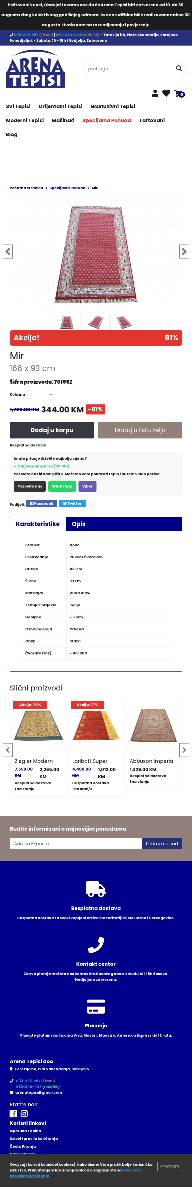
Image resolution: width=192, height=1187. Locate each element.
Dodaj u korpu (52, 430)
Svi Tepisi (18, 106)
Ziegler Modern (34, 761)
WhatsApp (62, 486)
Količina (17, 394)
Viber (87, 486)
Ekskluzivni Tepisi (112, 106)
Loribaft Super (90, 761)
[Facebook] (13, 1113)
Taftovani (152, 120)
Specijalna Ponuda (106, 120)
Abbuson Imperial (152, 761)
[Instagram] (24, 1113)
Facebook (43, 503)
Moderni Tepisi (25, 120)
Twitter (74, 503)
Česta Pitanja (23, 1146)
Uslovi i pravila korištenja (34, 1138)
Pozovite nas (30, 486)
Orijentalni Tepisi (60, 106)
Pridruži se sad (162, 843)
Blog (12, 134)
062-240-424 (69, 34)
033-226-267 (26, 34)
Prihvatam (169, 1166)
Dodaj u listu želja (140, 430)
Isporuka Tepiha (25, 1130)
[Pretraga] (179, 68)
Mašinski (63, 120)
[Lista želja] (166, 93)
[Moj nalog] (155, 94)
